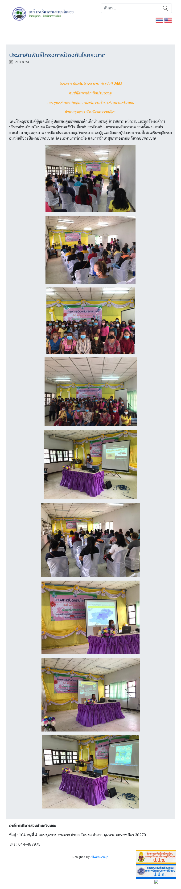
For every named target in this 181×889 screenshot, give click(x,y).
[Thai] (159, 20)
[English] (168, 20)
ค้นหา (165, 8)
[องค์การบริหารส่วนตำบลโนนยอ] (48, 13)
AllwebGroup (99, 857)
